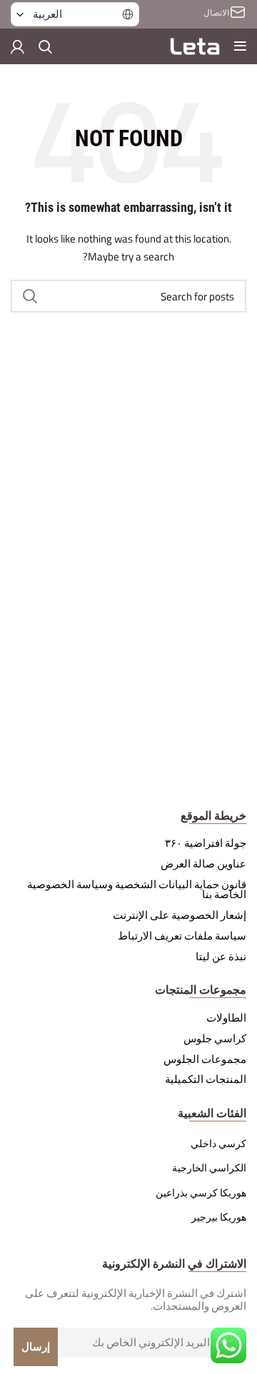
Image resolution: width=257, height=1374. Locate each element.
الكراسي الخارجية (209, 1168)
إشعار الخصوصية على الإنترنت (179, 915)
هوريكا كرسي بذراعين (201, 1193)
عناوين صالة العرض (203, 864)
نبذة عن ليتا (221, 957)
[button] (75, 14)
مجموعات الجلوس (204, 1059)
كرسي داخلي (218, 1143)
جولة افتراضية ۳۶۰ (205, 843)
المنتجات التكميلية (205, 1079)
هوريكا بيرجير (218, 1217)
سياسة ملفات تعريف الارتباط (182, 936)
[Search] (45, 46)
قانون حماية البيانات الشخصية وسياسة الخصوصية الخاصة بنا (136, 890)
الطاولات (226, 1018)
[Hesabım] (17, 46)
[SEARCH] (30, 296)
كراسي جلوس (214, 1039)
